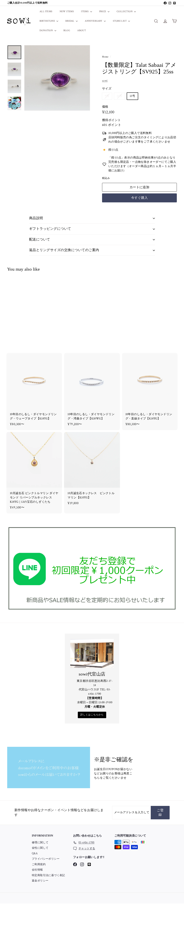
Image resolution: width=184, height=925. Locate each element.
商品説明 (36, 218)
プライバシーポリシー (45, 859)
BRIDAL (70, 21)
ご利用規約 (39, 864)
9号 (108, 97)
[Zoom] (57, 77)
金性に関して (40, 848)
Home (105, 56)
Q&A (35, 853)
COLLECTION (125, 11)
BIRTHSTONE (48, 21)
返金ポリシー (40, 880)
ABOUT (81, 30)
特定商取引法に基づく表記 (48, 875)
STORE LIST (120, 21)
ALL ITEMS (46, 11)
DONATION (47, 30)
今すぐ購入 (139, 198)
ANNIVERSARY (94, 21)
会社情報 (37, 869)
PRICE (103, 11)
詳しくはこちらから (92, 714)
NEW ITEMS (67, 11)
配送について (39, 239)
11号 (121, 97)
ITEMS (85, 11)
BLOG (66, 30)
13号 (132, 96)
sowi (105, 81)
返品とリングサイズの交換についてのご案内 (64, 250)
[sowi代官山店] (92, 653)
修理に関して (40, 842)
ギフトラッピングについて (50, 229)
